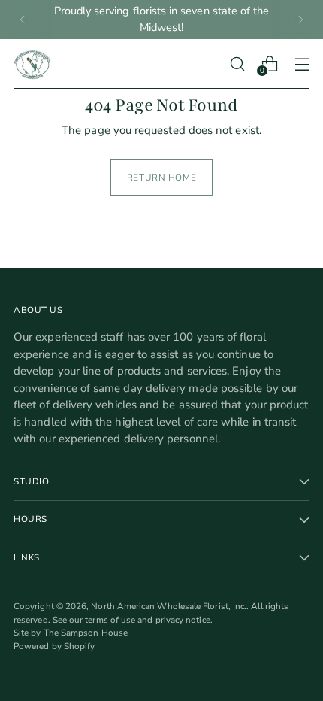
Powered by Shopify (54, 646)
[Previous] (22, 19)
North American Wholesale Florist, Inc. (168, 606)
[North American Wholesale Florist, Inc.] (32, 64)
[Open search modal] (237, 63)
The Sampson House (86, 633)
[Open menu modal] (301, 63)
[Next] (300, 19)
